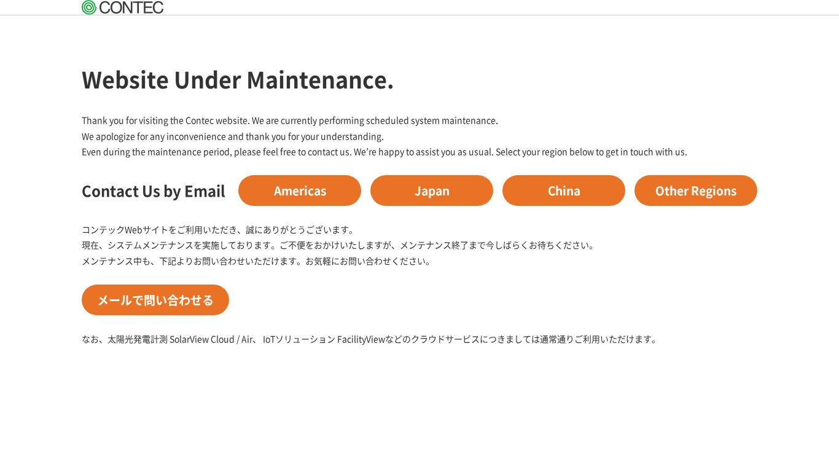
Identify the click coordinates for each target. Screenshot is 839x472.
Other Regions (695, 190)
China (564, 190)
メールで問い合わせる (155, 299)
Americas (300, 190)
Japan (432, 190)
